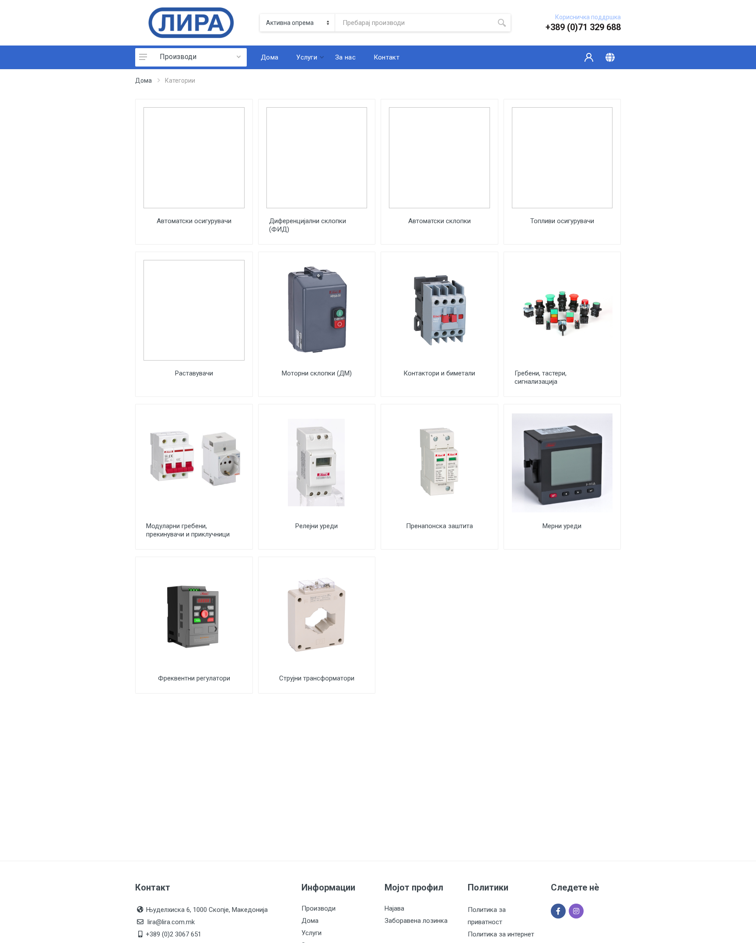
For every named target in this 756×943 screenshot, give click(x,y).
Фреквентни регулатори (194, 678)
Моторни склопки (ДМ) (317, 373)
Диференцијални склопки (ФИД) (307, 225)
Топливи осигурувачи (562, 221)
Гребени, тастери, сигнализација (540, 377)
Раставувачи (194, 373)
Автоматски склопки (439, 221)
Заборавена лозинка (416, 921)
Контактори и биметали (439, 373)
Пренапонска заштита (439, 526)
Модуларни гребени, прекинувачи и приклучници (188, 530)
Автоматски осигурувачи (194, 221)
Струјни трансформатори (316, 678)
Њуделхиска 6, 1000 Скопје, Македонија (207, 910)
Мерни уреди (561, 526)
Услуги (311, 933)
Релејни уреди (316, 526)
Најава (394, 908)
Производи (178, 57)
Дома (143, 80)
